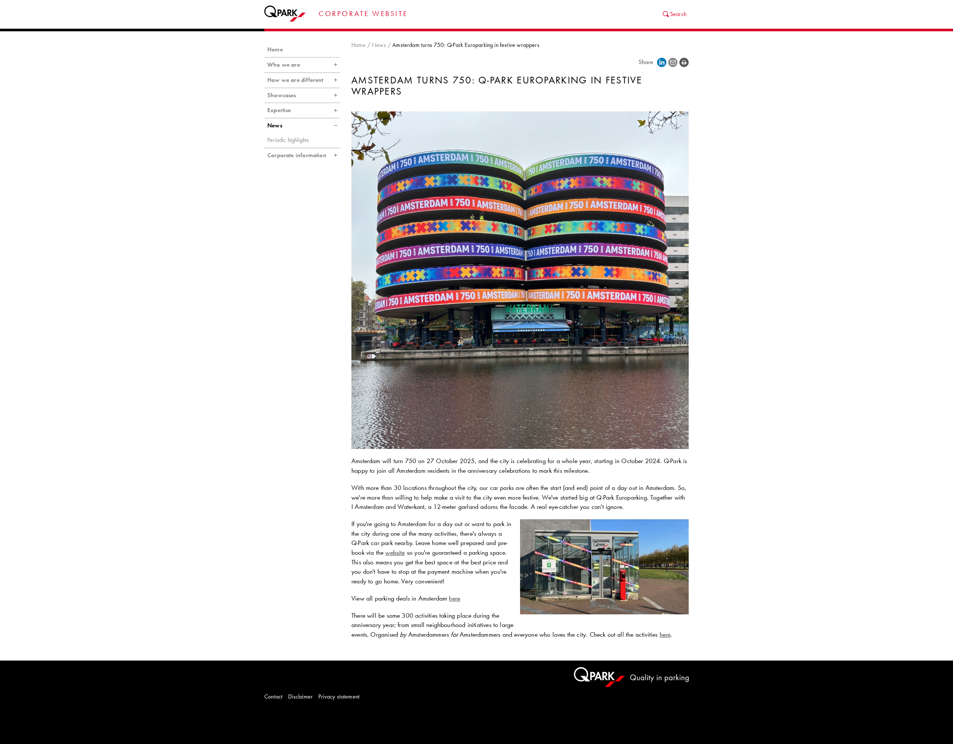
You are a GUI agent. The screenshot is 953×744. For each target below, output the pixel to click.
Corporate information (296, 155)
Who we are (283, 64)
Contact (273, 696)
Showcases (281, 95)
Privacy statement (339, 696)
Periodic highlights (288, 139)
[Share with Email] (673, 62)
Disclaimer (300, 696)
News (379, 44)
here (454, 598)
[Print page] (684, 62)
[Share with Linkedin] (661, 62)
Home (358, 44)
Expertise (279, 110)
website (395, 552)
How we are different (295, 79)
